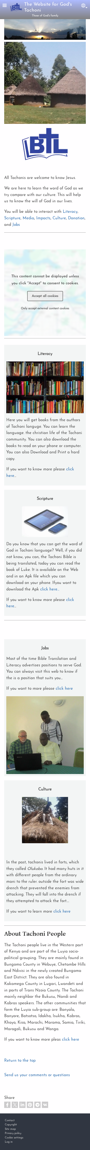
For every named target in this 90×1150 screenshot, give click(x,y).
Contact (10, 1120)
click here (64, 689)
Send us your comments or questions (37, 1075)
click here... (49, 590)
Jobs (16, 225)
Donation (76, 218)
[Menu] (7, 5)
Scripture (12, 218)
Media (28, 218)
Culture (59, 218)
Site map (10, 1129)
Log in (9, 1142)
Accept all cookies (45, 296)
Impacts (43, 218)
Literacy (70, 212)
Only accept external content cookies (45, 308)
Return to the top (20, 1061)
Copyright (11, 1124)
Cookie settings (14, 1137)
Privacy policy (13, 1133)
